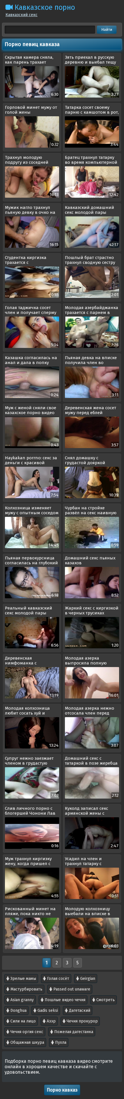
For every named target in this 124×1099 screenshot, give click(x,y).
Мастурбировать (25, 989)
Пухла (60, 1042)
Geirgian (87, 978)
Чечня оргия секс (26, 1031)
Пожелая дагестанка (73, 1031)
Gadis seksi (47, 1010)
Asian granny (21, 999)
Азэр (51, 1021)
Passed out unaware (71, 989)
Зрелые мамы (22, 978)
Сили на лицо (22, 1021)
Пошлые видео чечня (64, 999)
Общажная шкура (26, 1042)
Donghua (18, 1010)
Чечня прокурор (81, 1021)
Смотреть (105, 999)
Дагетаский (79, 1010)
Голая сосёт (57, 978)
